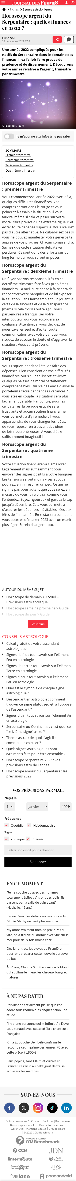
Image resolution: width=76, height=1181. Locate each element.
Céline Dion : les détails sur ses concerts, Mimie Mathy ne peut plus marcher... (36, 919)
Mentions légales (36, 1128)
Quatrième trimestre (20, 170)
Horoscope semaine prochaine (31, 608)
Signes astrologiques (37, 9)
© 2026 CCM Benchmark (38, 1132)
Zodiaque (17, 839)
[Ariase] (20, 1176)
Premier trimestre (18, 155)
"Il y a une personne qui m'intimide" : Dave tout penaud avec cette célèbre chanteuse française (38, 1028)
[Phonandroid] (56, 1176)
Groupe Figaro (57, 1128)
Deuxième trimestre (19, 160)
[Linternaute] (20, 1159)
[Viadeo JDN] (56, 1167)
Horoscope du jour (21, 614)
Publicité (48, 1121)
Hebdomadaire (44, 825)
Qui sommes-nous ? (17, 1121)
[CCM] (20, 1150)
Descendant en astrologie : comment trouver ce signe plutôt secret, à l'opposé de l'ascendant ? (39, 704)
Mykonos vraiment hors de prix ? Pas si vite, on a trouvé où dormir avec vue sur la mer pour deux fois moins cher (38, 935)
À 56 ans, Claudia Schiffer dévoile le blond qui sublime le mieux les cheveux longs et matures (38, 972)
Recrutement (63, 1121)
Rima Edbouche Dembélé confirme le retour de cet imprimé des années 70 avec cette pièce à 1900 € (37, 1047)
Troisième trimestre (19, 165)
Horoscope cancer (21, 620)
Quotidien (18, 825)
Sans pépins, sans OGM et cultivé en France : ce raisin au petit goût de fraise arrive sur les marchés (36, 1066)
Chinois (38, 839)
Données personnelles (23, 1125)
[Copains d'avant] (20, 1167)
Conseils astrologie (25, 636)
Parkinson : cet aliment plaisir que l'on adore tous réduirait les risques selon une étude (37, 1010)
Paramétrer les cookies (52, 1125)
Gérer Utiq (17, 1128)
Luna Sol (8, 38)
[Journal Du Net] (56, 1150)
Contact (35, 1121)
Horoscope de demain (24, 597)
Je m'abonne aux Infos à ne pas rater (43, 136)
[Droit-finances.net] (56, 1159)
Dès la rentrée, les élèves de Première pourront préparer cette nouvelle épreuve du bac (37, 953)
